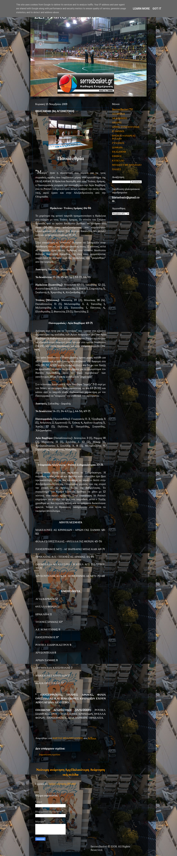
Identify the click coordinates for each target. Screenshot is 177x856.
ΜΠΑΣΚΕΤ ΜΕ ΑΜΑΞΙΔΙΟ (126, 164)
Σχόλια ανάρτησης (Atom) (62, 783)
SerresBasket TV (122, 109)
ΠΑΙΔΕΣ (116, 169)
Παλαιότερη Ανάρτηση (88, 769)
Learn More (141, 8)
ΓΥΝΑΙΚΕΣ (118, 142)
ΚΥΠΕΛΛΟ (118, 160)
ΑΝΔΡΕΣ (117, 122)
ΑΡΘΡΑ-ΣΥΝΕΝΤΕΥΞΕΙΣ (125, 126)
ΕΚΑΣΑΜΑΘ (119, 151)
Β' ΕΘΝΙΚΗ (118, 131)
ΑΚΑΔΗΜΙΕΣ (119, 118)
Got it (157, 8)
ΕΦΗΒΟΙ (116, 156)
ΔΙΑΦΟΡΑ (117, 147)
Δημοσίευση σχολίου (49, 754)
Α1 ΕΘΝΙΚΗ (118, 113)
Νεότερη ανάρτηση (50, 769)
